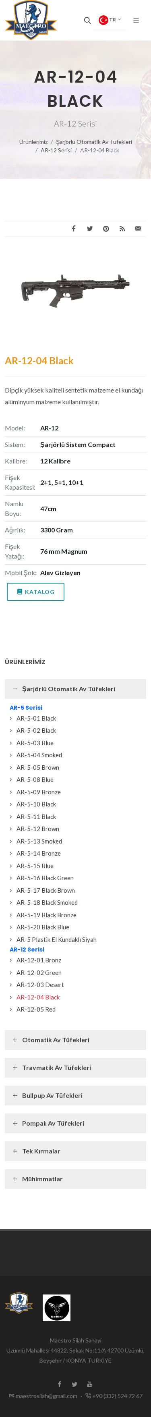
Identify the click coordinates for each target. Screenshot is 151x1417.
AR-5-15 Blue (35, 865)
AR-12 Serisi (56, 150)
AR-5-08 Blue (35, 779)
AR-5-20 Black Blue (43, 927)
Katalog (40, 591)
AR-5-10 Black (36, 804)
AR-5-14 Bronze (39, 853)
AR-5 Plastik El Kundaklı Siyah (57, 939)
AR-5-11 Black (36, 816)
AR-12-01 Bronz (39, 960)
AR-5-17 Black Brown (46, 890)
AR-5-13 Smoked (39, 841)
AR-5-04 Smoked (39, 754)
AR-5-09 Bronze (39, 792)
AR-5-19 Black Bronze (47, 914)
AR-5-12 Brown (38, 828)
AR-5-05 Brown (38, 767)
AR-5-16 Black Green (45, 877)
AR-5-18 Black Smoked (47, 902)
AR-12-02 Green (39, 972)
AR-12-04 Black (38, 997)
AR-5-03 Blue (35, 742)
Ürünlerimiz (33, 141)
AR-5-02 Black (36, 730)
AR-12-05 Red (36, 1009)
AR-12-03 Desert (40, 984)
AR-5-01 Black (36, 718)
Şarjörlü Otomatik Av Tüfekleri (94, 141)
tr (112, 20)
